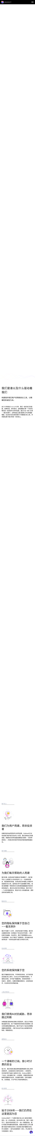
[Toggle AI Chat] (31, 1132)
